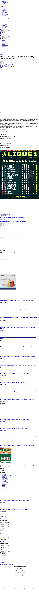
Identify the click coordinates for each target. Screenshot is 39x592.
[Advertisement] (12, 52)
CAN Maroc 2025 (5, 479)
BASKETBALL (4, 12)
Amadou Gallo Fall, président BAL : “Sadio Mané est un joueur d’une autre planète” (18, 365)
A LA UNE (5, 54)
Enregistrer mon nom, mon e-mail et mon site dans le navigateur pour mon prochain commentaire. (19, 257)
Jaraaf (3, 214)
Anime (3, 476)
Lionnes (3, 485)
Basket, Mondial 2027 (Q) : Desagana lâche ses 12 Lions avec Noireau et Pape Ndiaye (18, 391)
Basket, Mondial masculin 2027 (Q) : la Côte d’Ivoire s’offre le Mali (14, 373)
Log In (2, 541)
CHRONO (4, 15)
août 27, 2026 (3, 421)
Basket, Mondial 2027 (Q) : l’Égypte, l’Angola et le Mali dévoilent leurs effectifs (17, 399)
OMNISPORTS (5, 14)
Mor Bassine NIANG (9, 64)
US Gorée (9, 214)
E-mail (1, 254)
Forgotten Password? (4, 531)
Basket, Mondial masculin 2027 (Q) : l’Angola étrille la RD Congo (13, 382)
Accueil (3, 9)
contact (3, 3)
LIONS (3, 486)
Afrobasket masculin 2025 (7, 475)
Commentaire (3, 250)
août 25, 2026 (3, 447)
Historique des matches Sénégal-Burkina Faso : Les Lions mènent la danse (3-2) (17, 356)
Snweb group (11, 516)
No (22, 570)
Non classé (4, 488)
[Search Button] (9, 18)
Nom (1, 252)
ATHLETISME (4, 477)
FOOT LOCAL (8, 66)
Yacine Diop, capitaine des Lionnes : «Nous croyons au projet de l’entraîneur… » (17, 309)
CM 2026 (4, 481)
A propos (4, 1)
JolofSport (5, 516)
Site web (2, 256)
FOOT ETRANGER (5, 482)
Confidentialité (5, 2)
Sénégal (6, 214)
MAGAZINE (4, 10)
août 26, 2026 (3, 438)
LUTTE (3, 13)
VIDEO (3, 490)
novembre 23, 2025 (3, 65)
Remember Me (4, 528)
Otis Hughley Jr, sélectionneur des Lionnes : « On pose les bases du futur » (16, 300)
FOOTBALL (4, 11)
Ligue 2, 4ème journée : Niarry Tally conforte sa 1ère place (13, 237)
